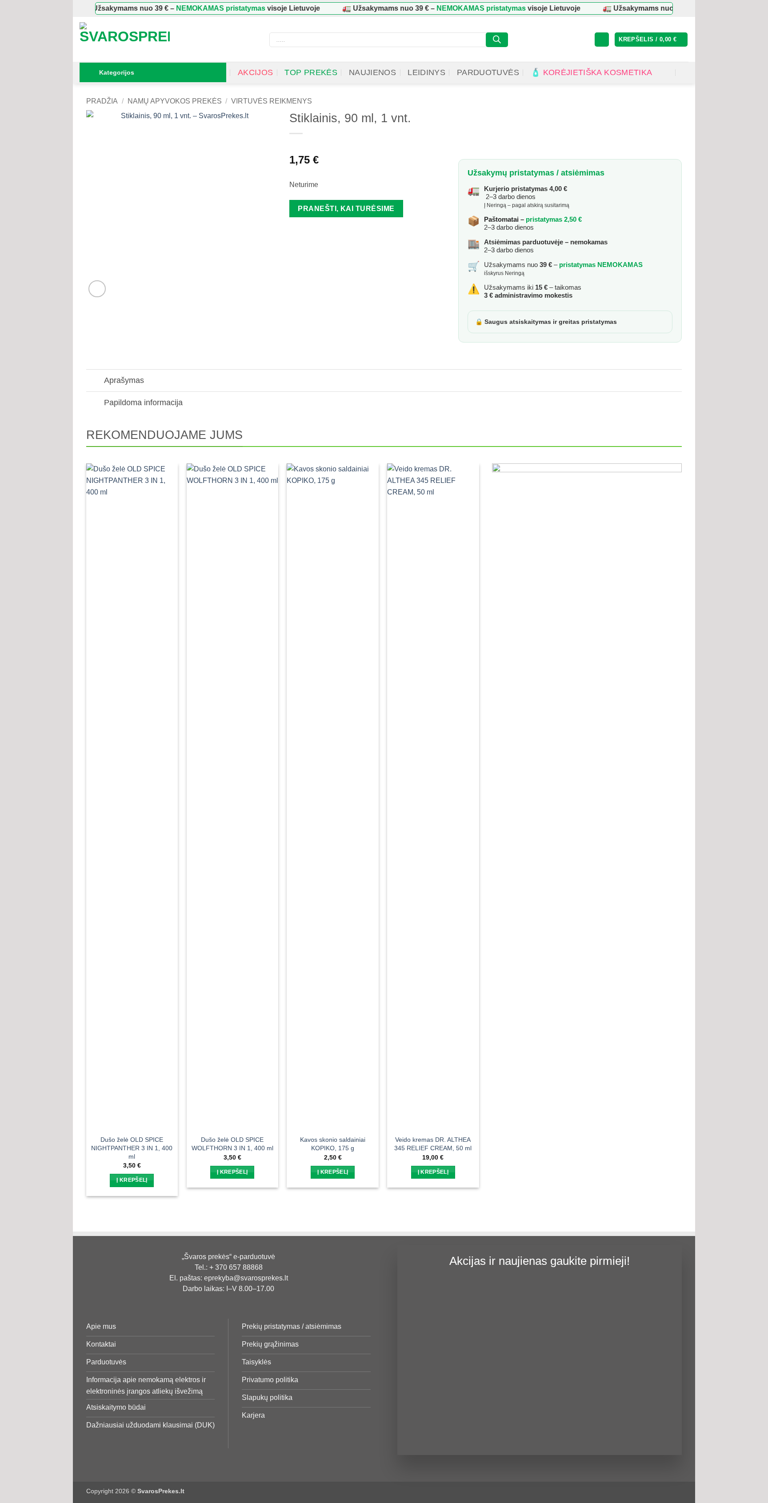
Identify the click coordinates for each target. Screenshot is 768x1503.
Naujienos (372, 72)
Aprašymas (124, 380)
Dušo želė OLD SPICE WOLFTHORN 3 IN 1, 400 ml (232, 1144)
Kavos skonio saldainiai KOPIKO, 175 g (332, 1144)
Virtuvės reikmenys (271, 101)
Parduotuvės (488, 72)
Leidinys (426, 72)
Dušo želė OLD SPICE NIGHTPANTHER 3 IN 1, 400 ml (131, 1148)
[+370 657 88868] (684, 72)
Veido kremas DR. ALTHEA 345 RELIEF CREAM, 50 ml (433, 1144)
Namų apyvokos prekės (175, 101)
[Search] (497, 39)
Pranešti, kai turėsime (346, 208)
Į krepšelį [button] (131, 1180)
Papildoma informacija (143, 402)
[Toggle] (95, 381)
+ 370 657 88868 (236, 1267)
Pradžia (102, 101)
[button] (602, 39)
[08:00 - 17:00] (667, 72)
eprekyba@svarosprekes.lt (246, 1278)
